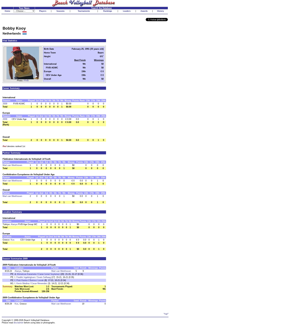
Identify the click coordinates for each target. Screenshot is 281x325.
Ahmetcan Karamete (26, 274)
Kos (12, 240)
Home (7, 11)
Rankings (107, 11)
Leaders (127, 11)
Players (42, 11)
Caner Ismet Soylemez (49, 274)
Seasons (60, 11)
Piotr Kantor (22, 280)
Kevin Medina (22, 283)
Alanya (14, 224)
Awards (144, 11)
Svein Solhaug (44, 277)
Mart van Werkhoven (12, 165)
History (160, 11)
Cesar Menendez (39, 283)
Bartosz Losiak (37, 280)
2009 (5, 103)
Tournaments (84, 11)
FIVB (26, 80)
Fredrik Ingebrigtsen (25, 277)
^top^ (166, 314)
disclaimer (18, 322)
